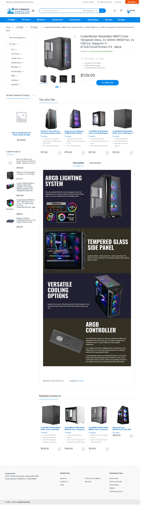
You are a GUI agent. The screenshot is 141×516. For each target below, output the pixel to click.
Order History (114, 485)
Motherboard (17, 63)
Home (8, 27)
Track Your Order (106, 2)
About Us (63, 478)
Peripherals (57, 20)
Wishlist (112, 488)
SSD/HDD (16, 85)
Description (78, 163)
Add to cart (109, 83)
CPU (14, 49)
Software (15, 80)
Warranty (88, 481)
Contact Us (64, 481)
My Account (113, 478)
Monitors (41, 20)
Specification (95, 163)
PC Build (11, 20)
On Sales (121, 20)
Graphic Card (17, 58)
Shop (119, 2)
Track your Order (115, 481)
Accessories (74, 20)
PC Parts (26, 20)
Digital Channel (24, 502)
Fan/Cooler (16, 54)
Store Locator (89, 2)
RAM (14, 76)
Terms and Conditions (92, 478)
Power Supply (17, 71)
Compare (101, 59)
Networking (93, 20)
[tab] (78, 164)
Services (108, 20)
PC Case (34, 27)
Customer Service (115, 491)
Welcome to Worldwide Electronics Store (19, 2)
